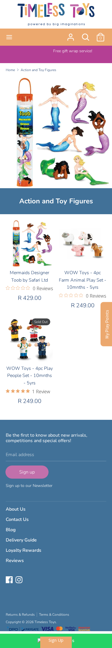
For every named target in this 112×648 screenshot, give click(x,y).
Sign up (27, 472)
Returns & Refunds (20, 614)
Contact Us (17, 519)
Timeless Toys (45, 622)
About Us (16, 509)
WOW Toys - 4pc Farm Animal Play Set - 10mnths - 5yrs (82, 280)
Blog (11, 530)
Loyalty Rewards (23, 550)
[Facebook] (10, 580)
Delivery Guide (21, 540)
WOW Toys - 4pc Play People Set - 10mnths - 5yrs (29, 375)
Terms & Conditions (54, 614)
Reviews (15, 560)
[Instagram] (20, 580)
